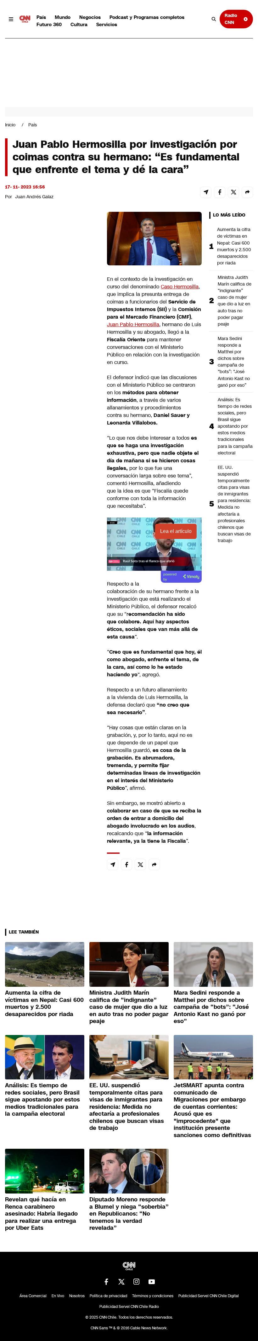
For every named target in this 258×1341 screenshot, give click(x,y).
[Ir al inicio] (25, 19)
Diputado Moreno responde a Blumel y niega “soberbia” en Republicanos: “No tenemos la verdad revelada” (129, 1213)
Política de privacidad (108, 1295)
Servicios (106, 24)
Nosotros (77, 1295)
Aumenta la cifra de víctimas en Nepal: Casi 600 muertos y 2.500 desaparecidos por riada (234, 246)
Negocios (90, 17)
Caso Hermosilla (180, 286)
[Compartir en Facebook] (219, 192)
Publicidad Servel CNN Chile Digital (208, 1295)
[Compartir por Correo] (205, 192)
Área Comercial (33, 1295)
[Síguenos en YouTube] (152, 1282)
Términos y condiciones (152, 1295)
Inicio (10, 125)
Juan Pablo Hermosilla (133, 324)
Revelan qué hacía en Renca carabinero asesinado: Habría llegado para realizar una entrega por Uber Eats (41, 1213)
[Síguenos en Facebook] (106, 1282)
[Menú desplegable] (11, 19)
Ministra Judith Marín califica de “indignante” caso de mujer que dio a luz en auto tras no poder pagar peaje (234, 300)
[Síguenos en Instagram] (137, 1282)
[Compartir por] (247, 192)
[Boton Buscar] (214, 19)
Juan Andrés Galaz (34, 197)
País (41, 17)
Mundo (62, 17)
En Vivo (58, 1295)
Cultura (78, 24)
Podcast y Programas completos (146, 17)
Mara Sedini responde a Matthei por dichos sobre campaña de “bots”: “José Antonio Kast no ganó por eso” (234, 361)
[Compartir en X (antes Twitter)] (233, 192)
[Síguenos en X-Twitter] (121, 1282)
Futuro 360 (49, 24)
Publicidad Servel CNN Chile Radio (129, 1306)
